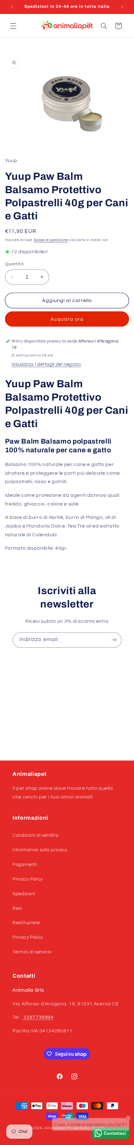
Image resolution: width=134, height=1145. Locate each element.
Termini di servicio (32, 952)
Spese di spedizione (51, 240)
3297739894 (38, 1017)
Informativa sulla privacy (39, 850)
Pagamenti (24, 864)
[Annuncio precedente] (12, 7)
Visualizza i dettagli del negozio (46, 364)
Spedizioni (23, 893)
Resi (17, 908)
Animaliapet (56, 1128)
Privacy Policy (27, 879)
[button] (13, 26)
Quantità (14, 264)
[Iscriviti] (114, 640)
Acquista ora (67, 319)
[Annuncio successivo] (122, 7)
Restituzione (26, 922)
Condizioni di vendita (35, 835)
